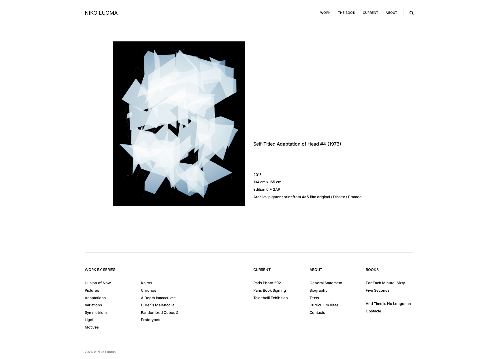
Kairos (146, 283)
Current (370, 13)
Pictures (92, 290)
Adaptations (95, 298)
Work (325, 13)
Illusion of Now (98, 283)
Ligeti (89, 320)
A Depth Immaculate (158, 298)
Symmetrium (96, 312)
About (391, 13)
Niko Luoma (101, 13)
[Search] (411, 13)
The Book (346, 13)
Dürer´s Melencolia (157, 305)
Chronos (148, 290)
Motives (92, 327)
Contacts (317, 312)
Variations (93, 305)
